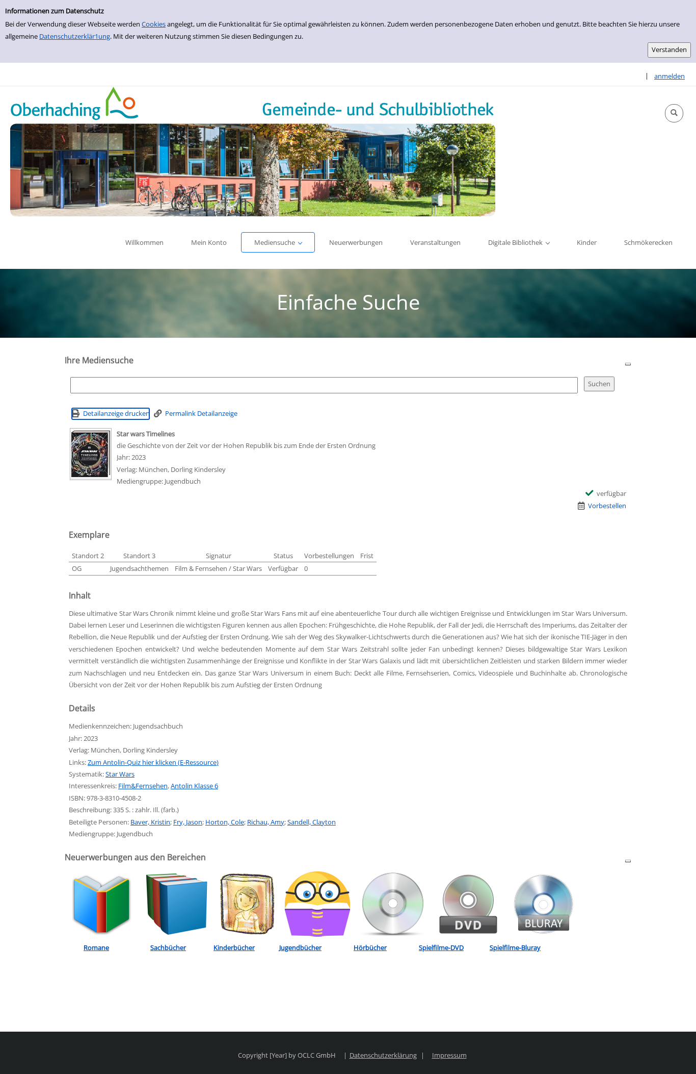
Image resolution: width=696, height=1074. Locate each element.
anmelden (669, 76)
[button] (674, 113)
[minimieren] (628, 363)
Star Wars (120, 774)
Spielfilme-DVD (441, 947)
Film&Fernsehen (143, 785)
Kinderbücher (234, 947)
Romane (96, 947)
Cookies (154, 24)
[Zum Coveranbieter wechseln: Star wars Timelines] (91, 454)
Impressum (449, 1055)
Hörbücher (370, 947)
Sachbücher (168, 947)
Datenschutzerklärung (383, 1055)
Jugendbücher (300, 947)
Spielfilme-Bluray (515, 947)
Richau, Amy (265, 822)
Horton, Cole (224, 822)
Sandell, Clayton (311, 822)
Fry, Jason (187, 822)
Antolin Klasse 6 (194, 785)
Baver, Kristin (150, 822)
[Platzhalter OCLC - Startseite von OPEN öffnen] (252, 151)
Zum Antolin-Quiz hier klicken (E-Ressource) (153, 762)
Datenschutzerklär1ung (74, 36)
